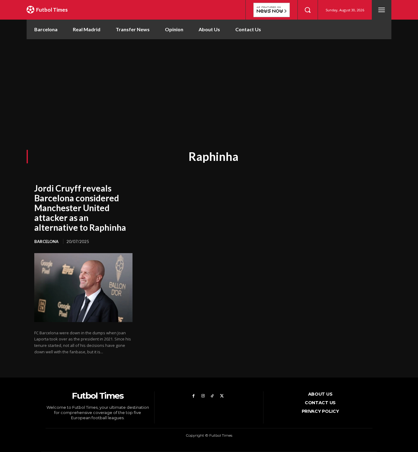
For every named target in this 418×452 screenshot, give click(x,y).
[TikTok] (212, 396)
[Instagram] (203, 396)
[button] (307, 10)
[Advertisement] (209, 85)
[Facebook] (193, 396)
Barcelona (46, 241)
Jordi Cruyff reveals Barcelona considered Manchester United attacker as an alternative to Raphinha (80, 208)
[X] (221, 396)
